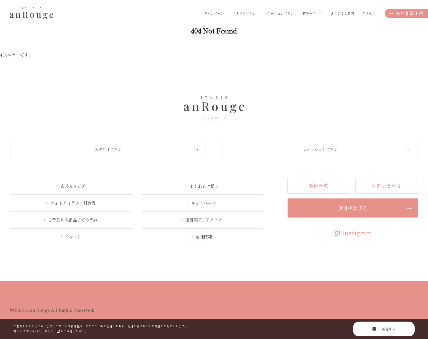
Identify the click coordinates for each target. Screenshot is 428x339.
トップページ (214, 117)
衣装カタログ (72, 186)
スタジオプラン (244, 13)
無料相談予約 (406, 13)
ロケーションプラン (279, 13)
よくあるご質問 (342, 13)
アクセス (369, 13)
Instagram (357, 232)
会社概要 (203, 237)
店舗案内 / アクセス (203, 220)
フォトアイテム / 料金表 (72, 203)
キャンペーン (214, 13)
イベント (73, 237)
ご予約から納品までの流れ (73, 220)
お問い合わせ (386, 185)
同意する (388, 328)
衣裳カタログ (312, 13)
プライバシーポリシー (41, 331)
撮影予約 (319, 185)
